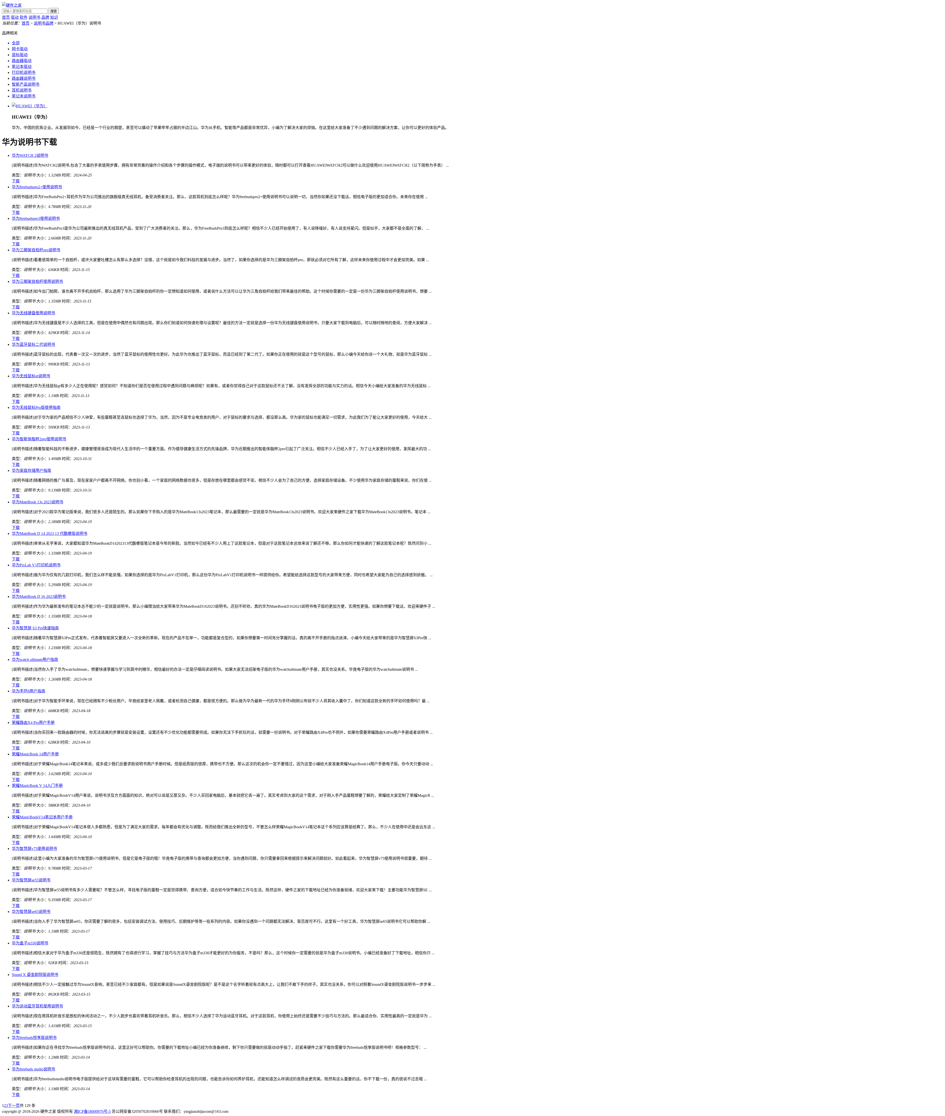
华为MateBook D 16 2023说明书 (39, 596)
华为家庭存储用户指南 (31, 470)
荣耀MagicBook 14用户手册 (35, 754)
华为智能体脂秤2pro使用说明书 (39, 439)
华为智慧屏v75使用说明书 (34, 848)
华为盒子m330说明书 (30, 943)
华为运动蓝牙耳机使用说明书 (37, 1006)
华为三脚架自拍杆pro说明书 (36, 250)
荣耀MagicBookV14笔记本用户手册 (42, 817)
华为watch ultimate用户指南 (35, 659)
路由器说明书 (23, 78)
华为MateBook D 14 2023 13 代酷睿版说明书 (49, 533)
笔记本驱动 (22, 66)
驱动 (15, 17)
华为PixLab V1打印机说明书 (36, 565)
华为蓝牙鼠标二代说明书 (33, 344)
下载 (16, 181)
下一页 (14, 1105)
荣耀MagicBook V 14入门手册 (37, 785)
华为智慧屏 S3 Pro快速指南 (35, 628)
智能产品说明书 (25, 84)
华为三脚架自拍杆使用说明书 (37, 281)
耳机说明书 (22, 90)
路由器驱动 (22, 61)
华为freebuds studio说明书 (33, 1069)
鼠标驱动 (20, 55)
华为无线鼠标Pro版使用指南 (36, 407)
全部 (16, 43)
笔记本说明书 (23, 96)
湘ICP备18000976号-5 (92, 1111)
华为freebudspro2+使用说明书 (37, 187)
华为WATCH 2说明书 (30, 155)
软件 (24, 17)
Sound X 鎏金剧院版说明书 (35, 975)
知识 (54, 17)
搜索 (53, 11)
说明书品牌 (43, 23)
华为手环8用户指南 (28, 691)
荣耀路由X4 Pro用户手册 (33, 722)
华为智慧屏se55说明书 (31, 880)
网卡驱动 (20, 49)
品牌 (45, 17)
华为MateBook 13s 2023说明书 (37, 502)
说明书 (34, 17)
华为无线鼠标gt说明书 (31, 376)
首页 (6, 17)
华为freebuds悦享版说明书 (34, 1038)
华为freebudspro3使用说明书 (36, 218)
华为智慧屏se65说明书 (31, 911)
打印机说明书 (23, 72)
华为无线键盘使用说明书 (33, 313)
